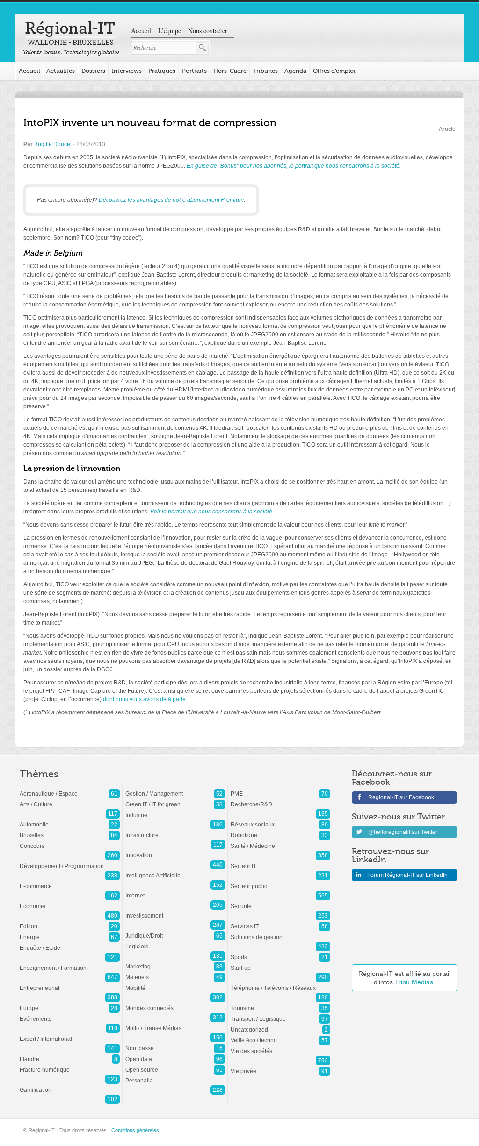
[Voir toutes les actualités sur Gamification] (70, 1085)
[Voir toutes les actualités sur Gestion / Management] (175, 789)
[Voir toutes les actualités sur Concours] (70, 841)
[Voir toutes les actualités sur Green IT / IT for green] (175, 799)
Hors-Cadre (230, 70)
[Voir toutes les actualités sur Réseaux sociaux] (280, 820)
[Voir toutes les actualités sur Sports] (280, 952)
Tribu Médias (414, 982)
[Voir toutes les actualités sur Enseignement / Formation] (70, 963)
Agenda (295, 70)
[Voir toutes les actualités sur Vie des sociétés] (280, 1046)
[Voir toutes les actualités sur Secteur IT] (280, 861)
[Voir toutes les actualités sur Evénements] (70, 1014)
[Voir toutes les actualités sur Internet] (175, 891)
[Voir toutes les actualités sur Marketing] (175, 962)
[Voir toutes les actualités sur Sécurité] (280, 901)
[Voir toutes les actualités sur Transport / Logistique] (280, 1014)
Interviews (127, 70)
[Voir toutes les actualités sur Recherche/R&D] (280, 799)
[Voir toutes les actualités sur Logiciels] (175, 941)
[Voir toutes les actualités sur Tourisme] (280, 1003)
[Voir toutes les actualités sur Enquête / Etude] (70, 943)
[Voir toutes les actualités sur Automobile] (70, 820)
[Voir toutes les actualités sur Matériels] (175, 972)
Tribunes (265, 70)
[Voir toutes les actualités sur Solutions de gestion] (280, 932)
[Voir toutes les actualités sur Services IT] (280, 921)
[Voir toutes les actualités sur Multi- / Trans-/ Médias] (175, 1023)
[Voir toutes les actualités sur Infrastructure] (175, 830)
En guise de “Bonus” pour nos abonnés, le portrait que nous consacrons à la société (293, 166)
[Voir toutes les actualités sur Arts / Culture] (70, 799)
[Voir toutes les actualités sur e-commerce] (70, 881)
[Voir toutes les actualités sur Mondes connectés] (175, 1003)
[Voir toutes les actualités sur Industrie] (175, 810)
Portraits (194, 70)
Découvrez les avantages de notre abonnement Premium (171, 200)
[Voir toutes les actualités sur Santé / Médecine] (280, 841)
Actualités (60, 70)
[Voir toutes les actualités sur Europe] (70, 1003)
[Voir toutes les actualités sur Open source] (175, 1065)
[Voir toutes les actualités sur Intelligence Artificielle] (175, 870)
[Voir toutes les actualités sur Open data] (175, 1054)
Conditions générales (135, 1130)
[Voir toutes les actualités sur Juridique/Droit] (175, 931)
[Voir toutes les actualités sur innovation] (175, 850)
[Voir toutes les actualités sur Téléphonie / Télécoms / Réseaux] (280, 983)
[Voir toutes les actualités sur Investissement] (175, 911)
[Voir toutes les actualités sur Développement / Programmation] (70, 861)
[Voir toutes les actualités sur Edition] (70, 921)
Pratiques (161, 70)
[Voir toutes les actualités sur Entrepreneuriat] (70, 983)
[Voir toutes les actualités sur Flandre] (70, 1054)
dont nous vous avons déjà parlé (144, 699)
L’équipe (169, 30)
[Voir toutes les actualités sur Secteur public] (280, 881)
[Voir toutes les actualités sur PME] (280, 789)
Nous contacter (207, 30)
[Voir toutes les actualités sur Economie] (70, 901)
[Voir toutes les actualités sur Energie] (70, 932)
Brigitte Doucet (53, 144)
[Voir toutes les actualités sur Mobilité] (175, 983)
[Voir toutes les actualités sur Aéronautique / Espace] (70, 789)
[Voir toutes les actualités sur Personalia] (175, 1076)
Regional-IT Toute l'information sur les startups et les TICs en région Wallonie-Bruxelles (71, 38)
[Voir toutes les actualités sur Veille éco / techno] (280, 1035)
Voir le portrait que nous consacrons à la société (211, 511)
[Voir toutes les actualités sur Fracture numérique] (70, 1065)
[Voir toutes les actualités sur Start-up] (280, 963)
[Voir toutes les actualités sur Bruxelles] (70, 830)
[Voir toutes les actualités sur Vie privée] (280, 1066)
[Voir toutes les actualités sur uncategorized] (280, 1025)
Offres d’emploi (334, 70)
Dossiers (93, 70)
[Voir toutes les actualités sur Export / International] (70, 1034)
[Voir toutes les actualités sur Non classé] (175, 1043)
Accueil (141, 30)
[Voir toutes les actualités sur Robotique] (280, 830)
